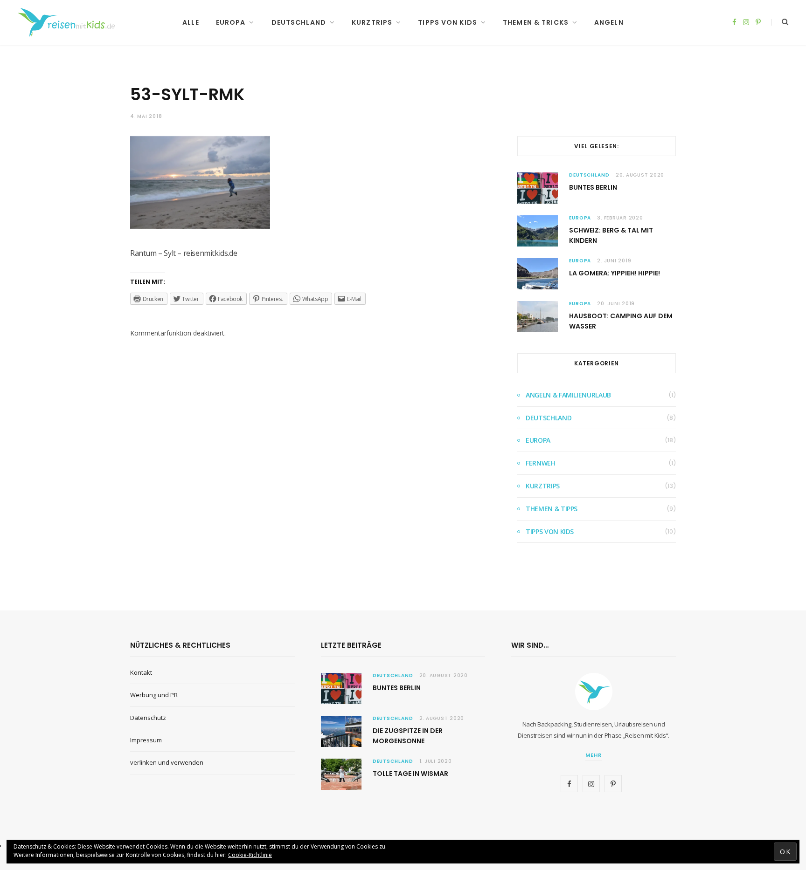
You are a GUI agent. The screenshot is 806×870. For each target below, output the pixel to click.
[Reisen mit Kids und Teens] (69, 22)
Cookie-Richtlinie (250, 855)
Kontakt (141, 672)
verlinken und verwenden (166, 762)
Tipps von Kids (447, 22)
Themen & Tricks (536, 22)
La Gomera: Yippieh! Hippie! (614, 273)
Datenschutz (148, 717)
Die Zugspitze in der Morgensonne (408, 736)
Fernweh (541, 463)
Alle (190, 22)
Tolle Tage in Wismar (410, 773)
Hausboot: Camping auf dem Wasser (621, 321)
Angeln (609, 22)
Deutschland (298, 22)
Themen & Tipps (551, 508)
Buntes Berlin (593, 187)
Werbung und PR (154, 695)
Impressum (146, 740)
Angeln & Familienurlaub (568, 394)
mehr (593, 755)
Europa (231, 22)
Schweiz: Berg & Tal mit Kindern (611, 235)
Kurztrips (372, 22)
